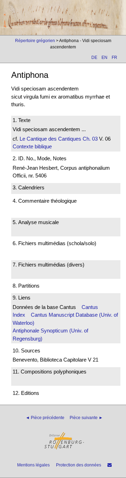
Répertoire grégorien (35, 40)
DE (94, 57)
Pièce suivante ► (86, 417)
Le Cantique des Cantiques (50, 139)
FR (114, 57)
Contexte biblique (32, 146)
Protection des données (78, 465)
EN (104, 57)
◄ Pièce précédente (45, 417)
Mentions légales (33, 465)
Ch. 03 (89, 139)
